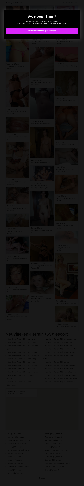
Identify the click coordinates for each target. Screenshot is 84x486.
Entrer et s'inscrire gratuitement (42, 31)
